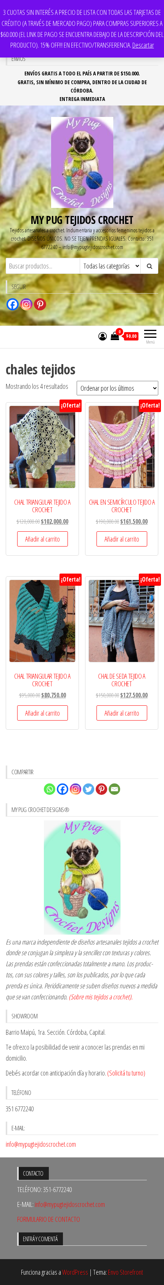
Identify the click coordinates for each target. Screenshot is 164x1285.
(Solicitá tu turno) (125, 1072)
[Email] (114, 789)
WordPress (75, 1272)
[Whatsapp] (49, 789)
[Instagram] (26, 304)
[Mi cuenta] (102, 336)
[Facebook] (12, 304)
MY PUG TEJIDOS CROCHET (82, 220)
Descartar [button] (143, 45)
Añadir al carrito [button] (42, 538)
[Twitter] (88, 789)
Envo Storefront (125, 1272)
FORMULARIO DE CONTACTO (48, 1219)
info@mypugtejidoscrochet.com (41, 1144)
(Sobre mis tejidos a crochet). (101, 996)
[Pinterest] (40, 304)
